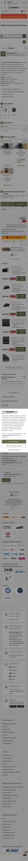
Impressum (17, 449)
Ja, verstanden (14, 441)
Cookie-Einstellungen (7, 435)
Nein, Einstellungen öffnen (14, 446)
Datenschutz (11, 449)
